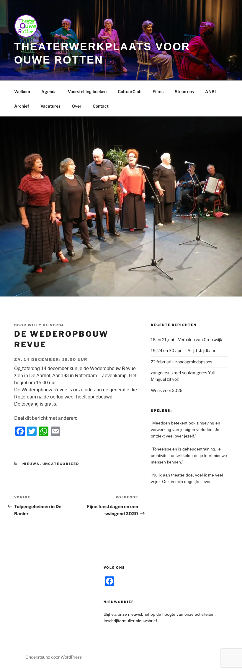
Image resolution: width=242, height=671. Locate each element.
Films (158, 91)
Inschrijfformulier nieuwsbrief (130, 620)
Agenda (49, 91)
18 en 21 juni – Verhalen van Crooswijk (186, 339)
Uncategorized (60, 464)
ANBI (210, 91)
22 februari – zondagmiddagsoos (181, 361)
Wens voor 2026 (166, 390)
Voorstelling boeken (87, 91)
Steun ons (184, 91)
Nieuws (31, 464)
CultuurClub (129, 91)
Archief (21, 105)
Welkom (22, 91)
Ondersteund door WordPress (53, 656)
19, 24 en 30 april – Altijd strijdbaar (183, 350)
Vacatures (50, 105)
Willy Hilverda (46, 325)
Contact (101, 105)
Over (76, 105)
